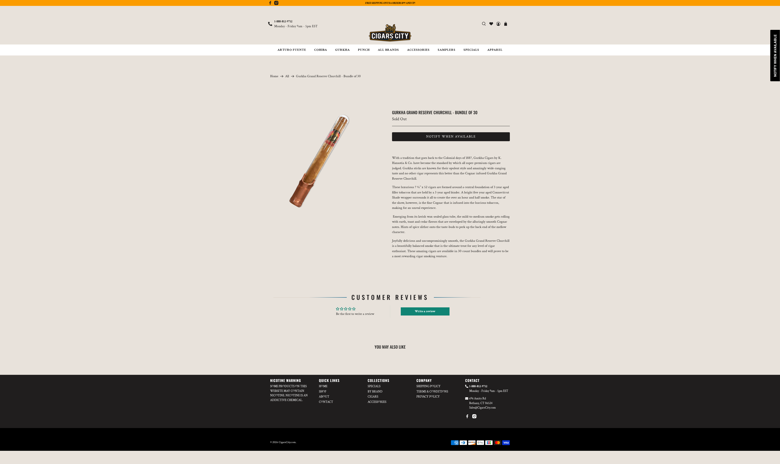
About (324, 397)
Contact (326, 402)
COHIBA (320, 50)
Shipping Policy (428, 386)
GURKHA (342, 50)
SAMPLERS (446, 50)
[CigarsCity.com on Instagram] (276, 4)
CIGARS (373, 397)
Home (274, 76)
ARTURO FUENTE (291, 50)
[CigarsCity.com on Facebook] (270, 4)
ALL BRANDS (388, 50)
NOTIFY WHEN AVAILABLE (451, 136)
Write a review (425, 311)
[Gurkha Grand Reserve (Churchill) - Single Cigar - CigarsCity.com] (320, 160)
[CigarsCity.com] (390, 33)
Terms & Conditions (432, 392)
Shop (322, 392)
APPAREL (495, 50)
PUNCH (364, 50)
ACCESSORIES (418, 50)
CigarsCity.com (287, 442)
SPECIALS (471, 50)
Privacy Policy (428, 397)
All (287, 76)
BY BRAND (375, 392)
